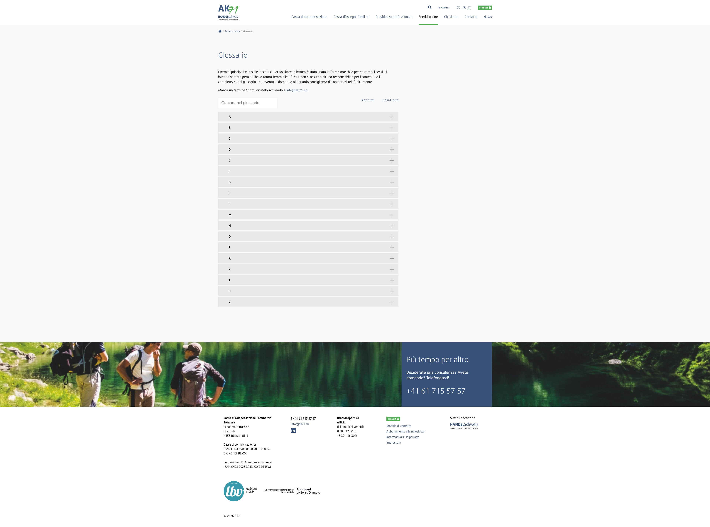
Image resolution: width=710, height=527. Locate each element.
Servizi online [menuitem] (428, 17)
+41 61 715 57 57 (436, 390)
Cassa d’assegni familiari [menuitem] (351, 17)
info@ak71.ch (296, 90)
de (458, 7)
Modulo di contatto (398, 426)
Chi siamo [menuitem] (451, 17)
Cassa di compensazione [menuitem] (309, 17)
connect (483, 7)
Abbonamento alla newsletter (406, 431)
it (469, 7)
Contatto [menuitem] (471, 17)
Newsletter (443, 7)
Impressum (393, 442)
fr (464, 7)
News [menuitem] (488, 17)
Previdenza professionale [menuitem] (394, 17)
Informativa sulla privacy (402, 437)
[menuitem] (443, 7)
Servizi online (232, 31)
